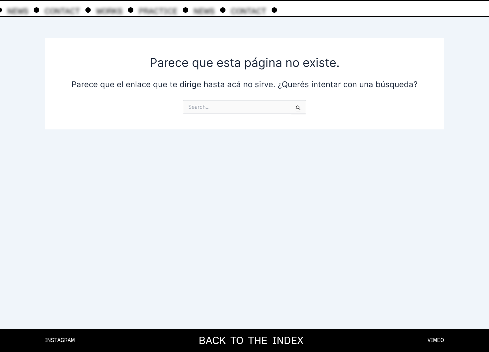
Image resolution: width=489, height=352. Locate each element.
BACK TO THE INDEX (251, 340)
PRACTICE (158, 11)
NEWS (17, 11)
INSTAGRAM (60, 340)
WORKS (109, 11)
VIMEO (435, 340)
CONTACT (62, 11)
